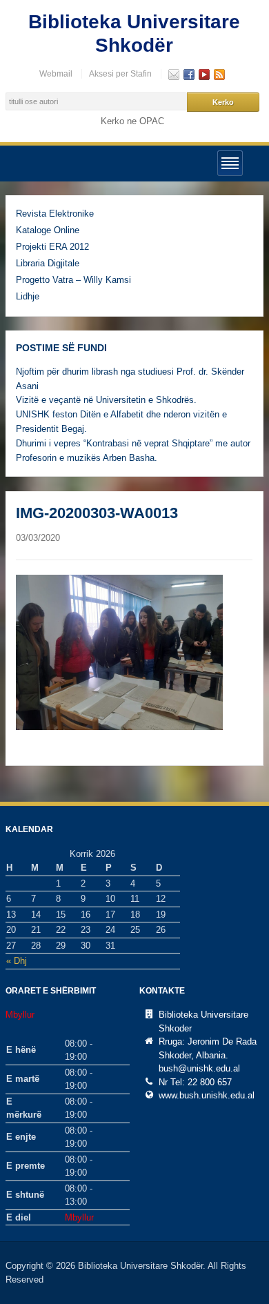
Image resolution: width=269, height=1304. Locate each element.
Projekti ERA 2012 (52, 246)
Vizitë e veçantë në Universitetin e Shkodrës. (106, 400)
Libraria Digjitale (47, 263)
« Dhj (16, 961)
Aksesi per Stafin (120, 74)
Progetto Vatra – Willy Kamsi (73, 280)
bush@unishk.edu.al (199, 1068)
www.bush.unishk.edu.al (207, 1095)
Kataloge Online (47, 230)
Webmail (55, 74)
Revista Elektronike (55, 213)
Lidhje (27, 296)
